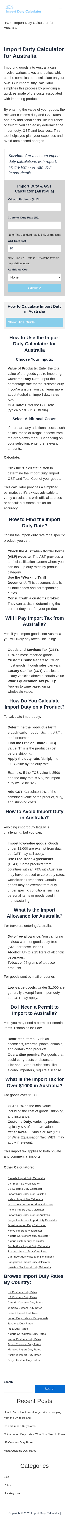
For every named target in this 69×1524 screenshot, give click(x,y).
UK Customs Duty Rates (22, 1292)
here (32, 167)
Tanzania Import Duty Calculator (27, 1251)
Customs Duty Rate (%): (23, 217)
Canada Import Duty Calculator (26, 1178)
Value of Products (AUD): (24, 199)
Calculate (34, 288)
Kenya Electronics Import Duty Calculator (32, 1220)
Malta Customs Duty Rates (20, 1450)
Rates (7, 1485)
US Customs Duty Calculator (25, 1188)
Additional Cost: (18, 269)
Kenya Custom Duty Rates (24, 1360)
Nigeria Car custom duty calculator (28, 1235)
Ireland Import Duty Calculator (26, 1209)
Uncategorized (12, 1493)
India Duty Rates (18, 1328)
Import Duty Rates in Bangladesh (28, 1318)
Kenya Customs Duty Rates (24, 1339)
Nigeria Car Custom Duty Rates (27, 1333)
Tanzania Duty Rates (20, 1323)
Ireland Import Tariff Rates (23, 1313)
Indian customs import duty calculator (30, 1204)
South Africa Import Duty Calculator (29, 1246)
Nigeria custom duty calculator (26, 1240)
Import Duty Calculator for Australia (29, 1214)
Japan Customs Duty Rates (24, 1344)
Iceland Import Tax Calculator (25, 1199)
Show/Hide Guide (21, 322)
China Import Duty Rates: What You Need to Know (34, 1434)
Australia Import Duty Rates (24, 1354)
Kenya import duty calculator (25, 1230)
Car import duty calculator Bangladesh (31, 1256)
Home (7, 22)
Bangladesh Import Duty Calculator (29, 1261)
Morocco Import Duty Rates (24, 1349)
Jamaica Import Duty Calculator (27, 1225)
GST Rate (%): (17, 240)
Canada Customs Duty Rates (25, 1302)
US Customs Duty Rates (22, 1297)
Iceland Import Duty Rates (19, 1425)
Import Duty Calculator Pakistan (27, 1193)
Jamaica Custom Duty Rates (25, 1307)
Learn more (54, 234)
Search (8, 1381)
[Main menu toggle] (60, 9)
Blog (6, 1476)
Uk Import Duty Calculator (24, 1183)
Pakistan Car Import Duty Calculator (29, 1267)
